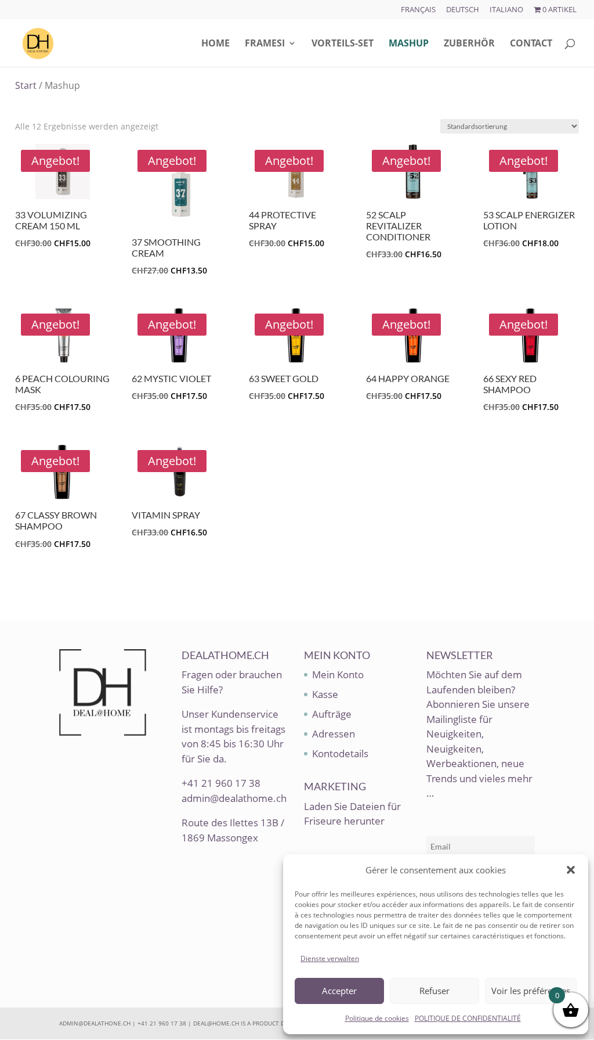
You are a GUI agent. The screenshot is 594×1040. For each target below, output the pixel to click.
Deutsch (462, 10)
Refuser (434, 990)
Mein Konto (338, 674)
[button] (571, 870)
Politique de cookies (377, 1018)
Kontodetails (340, 753)
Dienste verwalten (329, 958)
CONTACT (531, 44)
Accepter (339, 990)
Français (418, 10)
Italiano (506, 10)
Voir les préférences (530, 990)
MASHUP (409, 44)
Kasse (325, 694)
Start (26, 85)
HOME (215, 44)
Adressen (333, 733)
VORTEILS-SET (343, 44)
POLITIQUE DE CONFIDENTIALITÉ (468, 1018)
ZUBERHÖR (469, 44)
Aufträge (332, 714)
